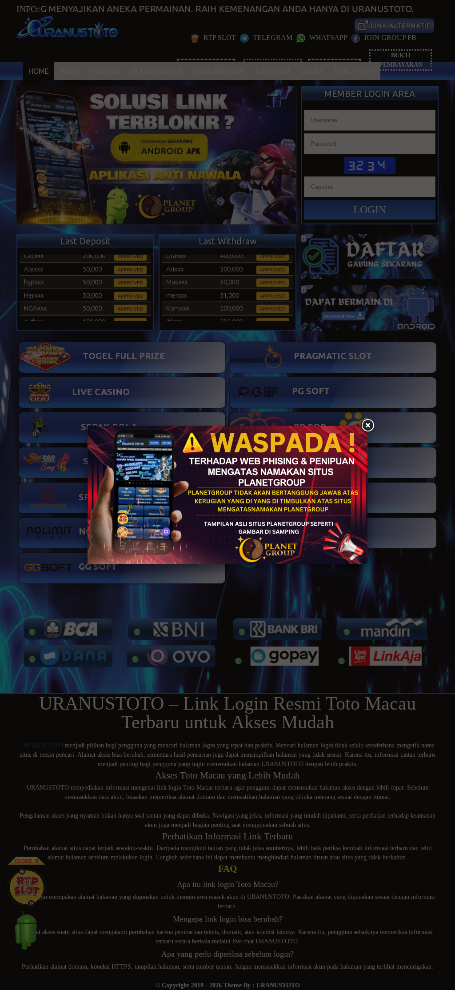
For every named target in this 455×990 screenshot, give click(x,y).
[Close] (367, 426)
